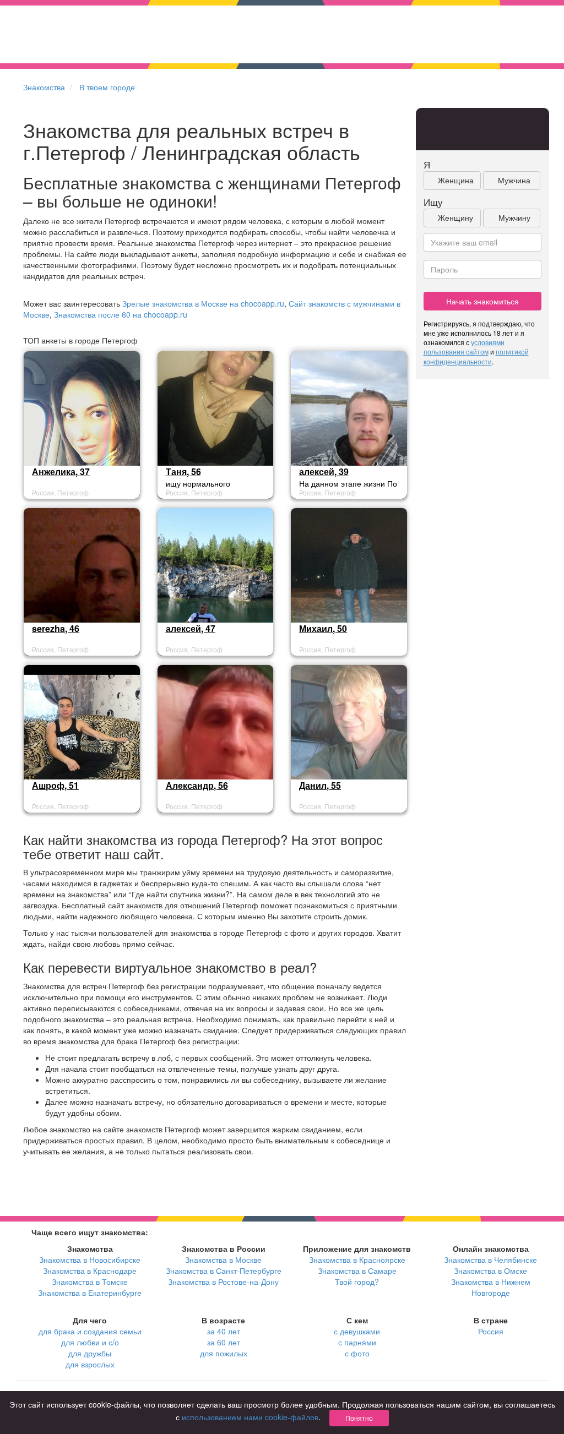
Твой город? (357, 1281)
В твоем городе (107, 86)
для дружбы (89, 1353)
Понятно (359, 1417)
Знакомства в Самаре (357, 1270)
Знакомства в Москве (223, 1259)
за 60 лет (223, 1342)
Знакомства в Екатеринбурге (90, 1292)
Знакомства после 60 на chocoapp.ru (120, 314)
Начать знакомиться (482, 301)
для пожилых (223, 1353)
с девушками (357, 1331)
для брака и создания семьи (90, 1331)
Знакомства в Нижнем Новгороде (490, 1287)
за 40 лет (223, 1331)
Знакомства (44, 86)
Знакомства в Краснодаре (90, 1270)
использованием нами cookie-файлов (250, 1416)
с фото (357, 1353)
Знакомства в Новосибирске (89, 1259)
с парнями (357, 1342)
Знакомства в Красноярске (357, 1259)
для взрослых (90, 1364)
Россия (490, 1331)
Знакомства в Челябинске (490, 1259)
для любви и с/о (90, 1342)
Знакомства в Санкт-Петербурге (223, 1270)
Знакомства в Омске (490, 1270)
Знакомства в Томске (90, 1281)
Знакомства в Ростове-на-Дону (223, 1281)
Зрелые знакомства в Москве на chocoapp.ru (203, 303)
